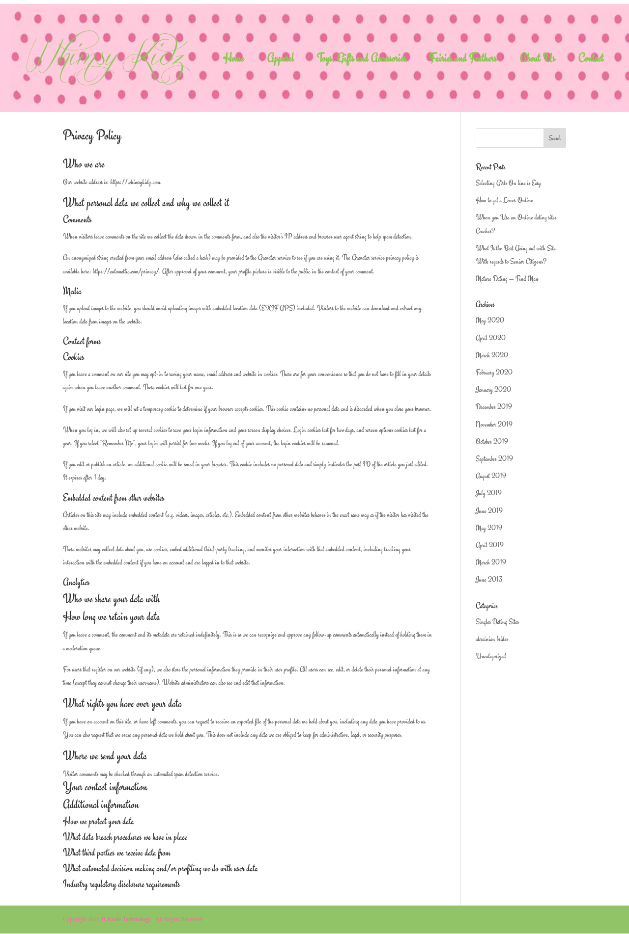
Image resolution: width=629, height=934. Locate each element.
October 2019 (492, 441)
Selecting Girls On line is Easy (508, 182)
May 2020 (490, 320)
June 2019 (489, 510)
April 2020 (491, 338)
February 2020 (494, 372)
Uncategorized (491, 656)
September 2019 (494, 458)
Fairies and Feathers (463, 60)
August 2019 (491, 475)
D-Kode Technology (126, 919)
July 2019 (489, 493)
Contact (591, 60)
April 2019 (490, 545)
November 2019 (494, 424)
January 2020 (493, 389)
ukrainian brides (492, 638)
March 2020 (492, 355)
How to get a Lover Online (504, 200)
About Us (537, 60)
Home (233, 60)
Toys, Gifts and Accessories (361, 60)
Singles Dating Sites (497, 621)
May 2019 (489, 528)
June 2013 (489, 579)
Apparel (280, 60)
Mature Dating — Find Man (507, 278)
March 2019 (491, 562)
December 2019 (494, 406)
